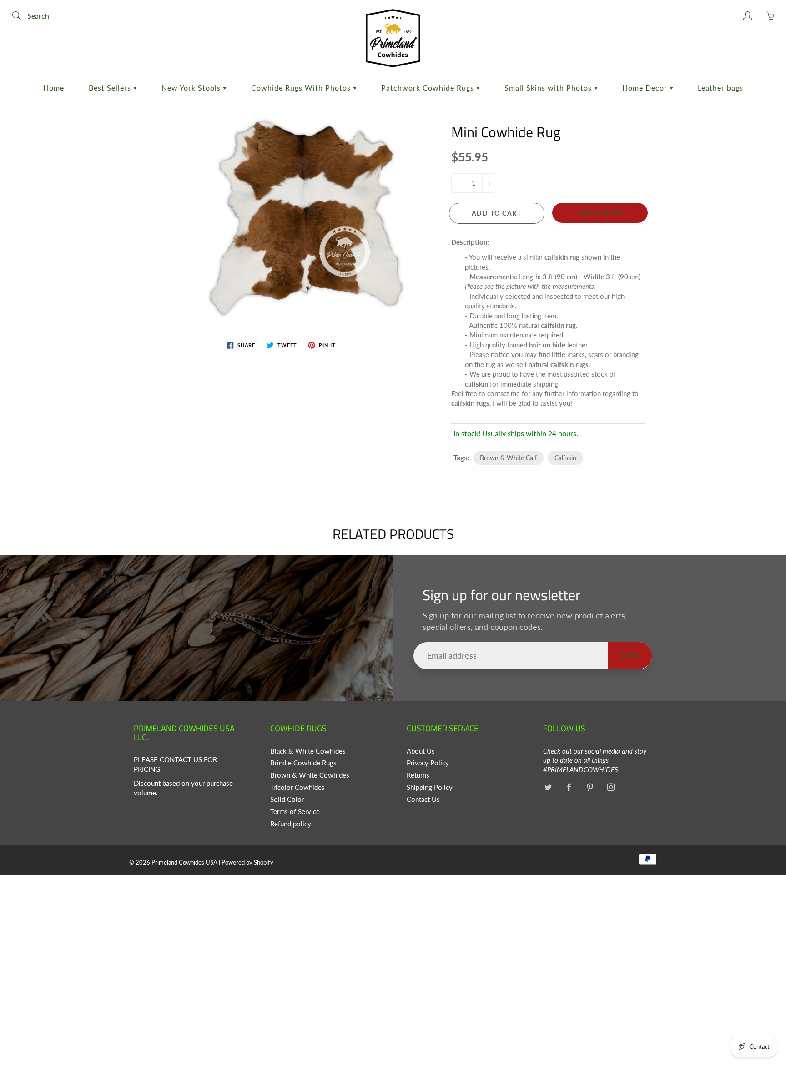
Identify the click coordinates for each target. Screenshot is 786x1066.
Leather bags (720, 87)
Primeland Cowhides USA (184, 862)
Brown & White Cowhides (309, 775)
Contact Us (423, 799)
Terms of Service (295, 811)
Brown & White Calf (508, 458)
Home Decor (646, 87)
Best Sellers (111, 87)
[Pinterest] (590, 787)
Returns (418, 775)
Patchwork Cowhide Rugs (428, 87)
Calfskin (565, 458)
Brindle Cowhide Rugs (303, 763)
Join (630, 655)
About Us (421, 751)
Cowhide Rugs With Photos (302, 87)
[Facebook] (569, 787)
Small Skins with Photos (549, 87)
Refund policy (290, 824)
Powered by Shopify (247, 862)
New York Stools (192, 87)
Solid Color (287, 799)
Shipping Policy (430, 787)
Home (53, 87)
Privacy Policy (428, 763)
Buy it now (600, 212)
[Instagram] (611, 787)
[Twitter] (548, 787)
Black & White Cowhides (308, 751)
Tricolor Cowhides (297, 787)
